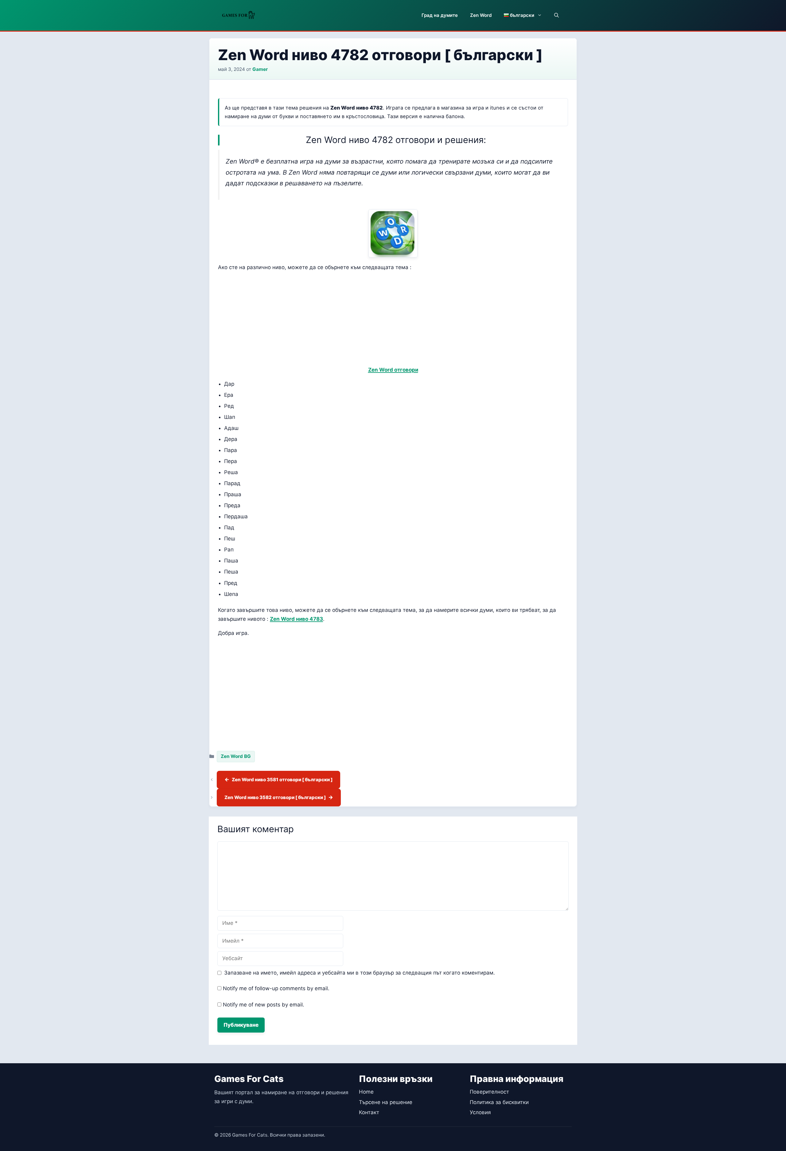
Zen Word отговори (393, 370)
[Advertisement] (393, 320)
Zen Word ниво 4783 (296, 619)
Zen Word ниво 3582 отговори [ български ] (275, 797)
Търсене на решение (385, 1102)
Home (366, 1092)
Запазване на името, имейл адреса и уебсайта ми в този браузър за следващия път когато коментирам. (359, 973)
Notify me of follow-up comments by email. (276, 988)
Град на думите (440, 15)
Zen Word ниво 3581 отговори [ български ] (282, 779)
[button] (556, 15)
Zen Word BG (236, 756)
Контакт (369, 1112)
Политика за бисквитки (499, 1102)
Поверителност (489, 1092)
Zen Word (481, 15)
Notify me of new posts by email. (263, 1005)
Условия (480, 1112)
